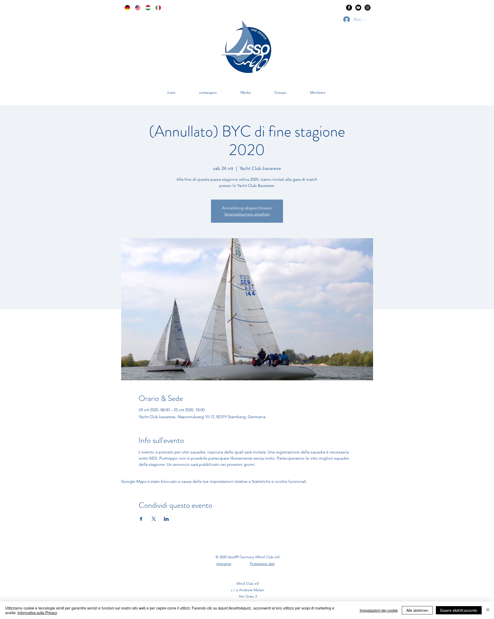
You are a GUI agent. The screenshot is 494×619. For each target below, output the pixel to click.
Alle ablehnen (417, 610)
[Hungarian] (146, 8)
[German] (126, 8)
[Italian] (157, 8)
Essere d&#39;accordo (458, 610)
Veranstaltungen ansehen (247, 214)
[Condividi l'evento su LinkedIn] (166, 519)
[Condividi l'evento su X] (153, 519)
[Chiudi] (488, 610)
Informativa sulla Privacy (37, 612)
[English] (136, 8)
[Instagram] (367, 8)
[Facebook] (349, 8)
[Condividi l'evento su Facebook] (141, 519)
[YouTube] (358, 8)
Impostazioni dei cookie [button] (379, 610)
